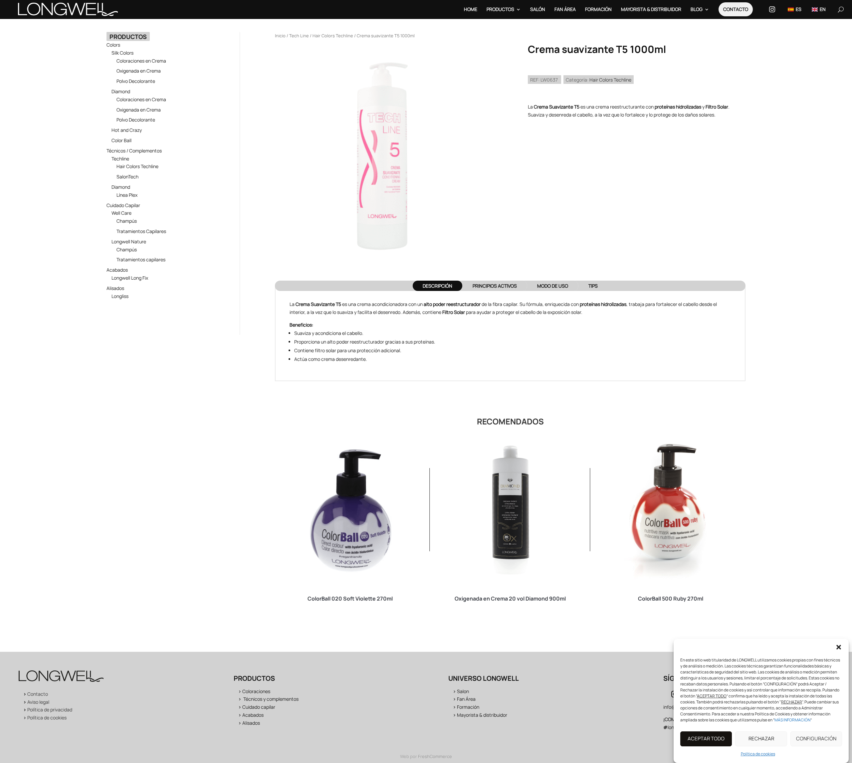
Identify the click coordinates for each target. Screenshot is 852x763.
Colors (113, 45)
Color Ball (121, 140)
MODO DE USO (552, 286)
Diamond (120, 91)
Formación (598, 9)
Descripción (437, 286)
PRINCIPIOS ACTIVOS (495, 286)
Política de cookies (758, 754)
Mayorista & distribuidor (482, 715)
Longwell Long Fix (129, 278)
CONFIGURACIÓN (816, 738)
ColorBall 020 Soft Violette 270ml (350, 598)
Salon (463, 691)
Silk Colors (122, 53)
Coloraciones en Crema (141, 61)
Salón (537, 9)
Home (470, 9)
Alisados (115, 288)
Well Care (121, 213)
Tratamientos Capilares (141, 231)
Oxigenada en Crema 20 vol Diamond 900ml (510, 598)
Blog (697, 9)
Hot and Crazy (126, 130)
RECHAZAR (761, 738)
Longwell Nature (128, 241)
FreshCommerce (435, 756)
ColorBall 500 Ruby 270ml (670, 598)
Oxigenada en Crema (138, 71)
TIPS (593, 286)
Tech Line (299, 36)
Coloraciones (256, 691)
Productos (500, 9)
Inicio (280, 36)
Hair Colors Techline (137, 166)
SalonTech (127, 176)
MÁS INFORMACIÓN (792, 720)
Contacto (735, 9)
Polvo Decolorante (135, 81)
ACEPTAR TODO (706, 738)
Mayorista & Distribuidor (651, 9)
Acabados (117, 270)
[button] (838, 647)
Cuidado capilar (258, 707)
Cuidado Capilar (123, 205)
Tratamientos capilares (140, 259)
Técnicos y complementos (271, 699)
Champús (126, 221)
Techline (120, 158)
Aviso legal (38, 702)
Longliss (119, 296)
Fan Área (565, 9)
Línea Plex (126, 195)
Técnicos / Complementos (134, 150)
